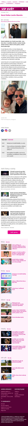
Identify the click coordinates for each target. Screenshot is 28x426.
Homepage (3, 12)
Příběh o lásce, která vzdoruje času (19, 376)
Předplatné (17, 3)
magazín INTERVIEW (19, 395)
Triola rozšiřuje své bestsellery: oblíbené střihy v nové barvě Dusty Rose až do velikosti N (16, 148)
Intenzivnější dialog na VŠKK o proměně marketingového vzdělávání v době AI (19, 348)
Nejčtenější (10, 139)
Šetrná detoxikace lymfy (18, 317)
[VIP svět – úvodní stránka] (8, 9)
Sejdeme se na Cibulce (6, 407)
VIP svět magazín (5, 405)
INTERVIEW (21, 2)
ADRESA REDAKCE (6, 389)
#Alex (18, 21)
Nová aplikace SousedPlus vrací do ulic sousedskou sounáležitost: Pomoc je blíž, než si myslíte (16, 154)
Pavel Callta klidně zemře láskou (18, 368)
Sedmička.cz (17, 396)
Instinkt (9, 2)
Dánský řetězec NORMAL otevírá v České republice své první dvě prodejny (19, 261)
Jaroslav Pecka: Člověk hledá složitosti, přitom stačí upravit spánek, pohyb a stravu (19, 311)
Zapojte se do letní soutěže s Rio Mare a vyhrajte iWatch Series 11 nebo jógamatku (19, 253)
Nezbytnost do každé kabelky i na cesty (16, 143)
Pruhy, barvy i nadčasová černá (18, 289)
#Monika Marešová (12, 21)
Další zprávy (14, 232)
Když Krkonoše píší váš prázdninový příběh (17, 361)
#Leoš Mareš (4, 21)
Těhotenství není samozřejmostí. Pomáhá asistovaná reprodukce (18, 304)
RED (2, 20)
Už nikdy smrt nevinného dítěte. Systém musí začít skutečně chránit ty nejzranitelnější (18, 341)
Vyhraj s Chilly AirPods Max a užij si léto (19, 281)
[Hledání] (26, 8)
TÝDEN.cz (3, 2)
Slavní (7, 12)
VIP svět (3, 404)
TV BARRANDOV (9, 3)
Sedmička (15, 2)
